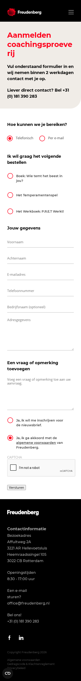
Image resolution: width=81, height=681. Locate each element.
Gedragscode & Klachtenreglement (31, 664)
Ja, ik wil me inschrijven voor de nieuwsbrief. (39, 422)
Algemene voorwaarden (23, 660)
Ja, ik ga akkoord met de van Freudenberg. (39, 442)
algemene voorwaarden (36, 443)
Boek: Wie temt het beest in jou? (39, 178)
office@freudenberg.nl (28, 603)
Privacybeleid (16, 668)
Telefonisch (24, 138)
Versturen (16, 487)
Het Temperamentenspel (37, 195)
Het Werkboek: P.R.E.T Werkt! (40, 211)
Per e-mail (56, 138)
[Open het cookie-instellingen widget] (7, 673)
